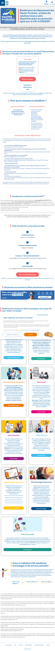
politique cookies (36, 330)
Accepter (31, 334)
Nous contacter (8, 645)
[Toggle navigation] (2, 3)
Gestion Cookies (27, 648)
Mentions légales (28, 645)
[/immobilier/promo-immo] (27, 295)
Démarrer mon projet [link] (46, 4)
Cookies (48, 645)
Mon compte (52, 4)
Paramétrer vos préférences (13, 334)
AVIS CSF (21, 645)
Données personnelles (39, 645)
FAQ (15, 645)
